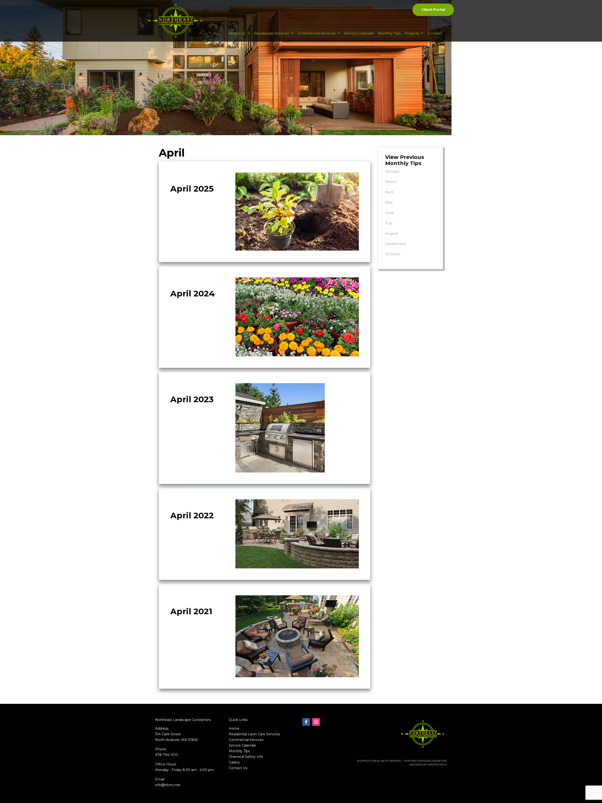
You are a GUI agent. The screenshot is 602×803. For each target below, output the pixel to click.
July (388, 223)
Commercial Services (316, 33)
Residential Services (271, 33)
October (392, 254)
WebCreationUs (437, 764)
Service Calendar (359, 33)
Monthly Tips (389, 33)
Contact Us (238, 768)
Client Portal (433, 9)
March (391, 181)
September (395, 243)
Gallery (234, 762)
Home (234, 728)
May (389, 202)
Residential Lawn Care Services (254, 734)
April (389, 192)
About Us (236, 33)
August (391, 233)
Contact (435, 33)
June (389, 212)
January (392, 171)
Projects (411, 33)
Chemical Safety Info (246, 757)
